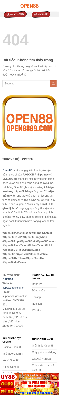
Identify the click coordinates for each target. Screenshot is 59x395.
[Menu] (4, 6)
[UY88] (29, 376)
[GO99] (29, 384)
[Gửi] (53, 83)
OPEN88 (7, 279)
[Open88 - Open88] (29, 6)
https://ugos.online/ (13, 287)
